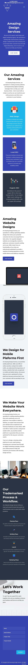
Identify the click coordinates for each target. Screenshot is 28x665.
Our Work (14, 53)
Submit (20, 652)
